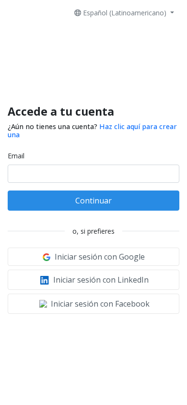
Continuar (93, 200)
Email (16, 155)
